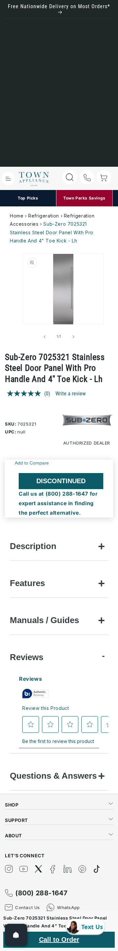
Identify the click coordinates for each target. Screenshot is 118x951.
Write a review (70, 393)
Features (27, 583)
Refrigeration (43, 216)
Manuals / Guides (44, 620)
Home (16, 216)
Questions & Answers (53, 776)
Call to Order (59, 939)
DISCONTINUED (61, 481)
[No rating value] (25, 393)
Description (33, 546)
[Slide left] (44, 337)
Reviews (26, 657)
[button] (8, 178)
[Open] (16, 935)
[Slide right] (73, 337)
